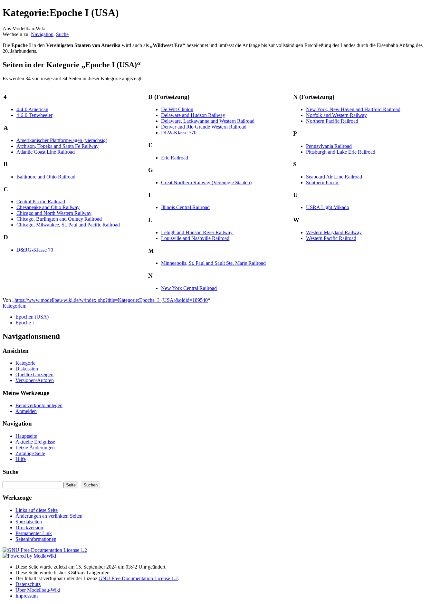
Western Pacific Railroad (331, 238)
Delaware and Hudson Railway (193, 115)
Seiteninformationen (35, 539)
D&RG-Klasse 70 (34, 250)
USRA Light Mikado (327, 207)
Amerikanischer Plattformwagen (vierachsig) (61, 140)
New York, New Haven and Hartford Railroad (353, 109)
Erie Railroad (174, 157)
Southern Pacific (323, 182)
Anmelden (26, 411)
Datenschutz (28, 584)
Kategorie (25, 363)
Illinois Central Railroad (185, 207)
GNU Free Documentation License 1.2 (138, 578)
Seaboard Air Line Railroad (334, 176)
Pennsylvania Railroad (329, 146)
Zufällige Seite (30, 453)
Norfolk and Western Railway (336, 115)
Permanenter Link (33, 533)
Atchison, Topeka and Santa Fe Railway (57, 146)
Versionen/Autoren (34, 380)
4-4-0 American (32, 109)
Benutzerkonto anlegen (38, 405)
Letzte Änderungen (35, 447)
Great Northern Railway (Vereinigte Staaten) (206, 182)
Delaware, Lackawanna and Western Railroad (207, 121)
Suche (62, 34)
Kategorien (14, 306)
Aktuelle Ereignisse (35, 442)
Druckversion (29, 527)
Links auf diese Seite (36, 510)
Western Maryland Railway (334, 232)
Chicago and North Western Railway (53, 213)
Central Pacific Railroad (40, 201)
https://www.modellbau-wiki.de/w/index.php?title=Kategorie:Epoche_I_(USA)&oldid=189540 (111, 300)
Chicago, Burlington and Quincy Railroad (59, 219)
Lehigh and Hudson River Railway (197, 232)
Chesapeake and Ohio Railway (48, 207)
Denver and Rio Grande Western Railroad (203, 126)
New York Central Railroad (189, 288)
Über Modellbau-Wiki (37, 590)
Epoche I (24, 322)
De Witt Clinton (177, 109)
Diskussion (26, 368)
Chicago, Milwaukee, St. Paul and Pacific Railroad (68, 224)
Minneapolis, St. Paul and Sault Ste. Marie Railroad (213, 263)
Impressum (26, 596)
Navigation (42, 34)
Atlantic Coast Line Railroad (45, 152)
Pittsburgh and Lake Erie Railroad (340, 152)
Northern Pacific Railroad (332, 121)
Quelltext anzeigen (34, 374)
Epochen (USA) (32, 317)
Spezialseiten (28, 521)
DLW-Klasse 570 (178, 132)
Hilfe (20, 459)
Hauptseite (26, 436)
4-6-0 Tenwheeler (34, 115)
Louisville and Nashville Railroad (195, 238)
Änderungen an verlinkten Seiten (48, 516)
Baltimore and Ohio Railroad (45, 176)
